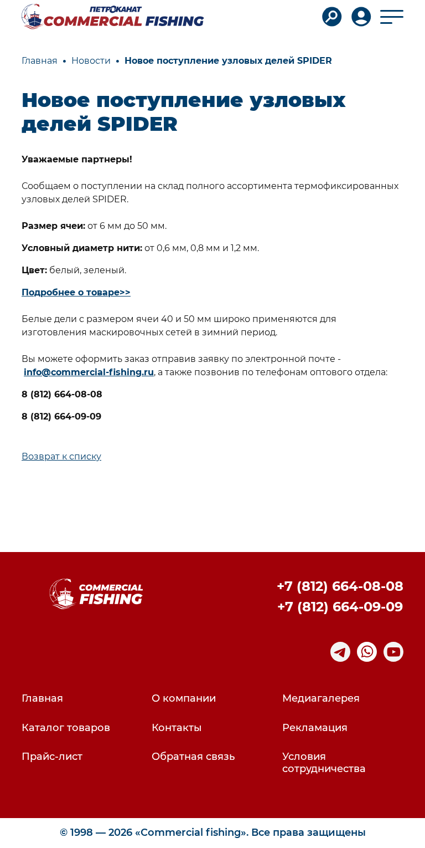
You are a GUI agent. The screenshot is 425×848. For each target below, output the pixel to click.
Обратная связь (193, 757)
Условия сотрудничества (324, 763)
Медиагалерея (321, 698)
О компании (184, 698)
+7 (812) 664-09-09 (340, 607)
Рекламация (315, 728)
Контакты (177, 728)
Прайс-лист (52, 757)
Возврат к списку (61, 456)
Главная (42, 698)
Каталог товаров (66, 728)
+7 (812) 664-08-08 (340, 586)
